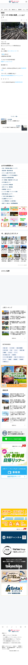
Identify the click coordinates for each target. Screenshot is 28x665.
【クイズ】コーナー (12, 51)
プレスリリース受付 (5, 648)
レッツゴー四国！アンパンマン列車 (9, 191)
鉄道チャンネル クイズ (6, 61)
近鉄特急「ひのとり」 (7, 189)
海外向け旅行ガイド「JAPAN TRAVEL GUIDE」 (12, 642)
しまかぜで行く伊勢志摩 (7, 184)
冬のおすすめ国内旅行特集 (8, 177)
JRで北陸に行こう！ (6, 182)
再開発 (5, 352)
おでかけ (5, 9)
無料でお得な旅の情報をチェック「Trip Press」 (12, 639)
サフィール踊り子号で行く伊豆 (8, 173)
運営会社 (3, 647)
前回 (3, 54)
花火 (9, 9)
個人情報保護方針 (10, 647)
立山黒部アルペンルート (7, 198)
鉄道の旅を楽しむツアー (7, 193)
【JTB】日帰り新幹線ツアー (8, 196)
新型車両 (19, 9)
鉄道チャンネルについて (6, 646)
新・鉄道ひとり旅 (7, 354)
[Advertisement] (14, 99)
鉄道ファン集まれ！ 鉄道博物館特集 (10, 203)
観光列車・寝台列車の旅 (7, 170)
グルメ (16, 350)
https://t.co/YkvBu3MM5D (7, 75)
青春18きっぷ (14, 9)
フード (16, 352)
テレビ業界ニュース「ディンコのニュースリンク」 (12, 637)
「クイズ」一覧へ (14, 116)
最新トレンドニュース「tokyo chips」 (10, 635)
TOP (2, 9)
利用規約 (19, 646)
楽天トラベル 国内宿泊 (7, 187)
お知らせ (14, 646)
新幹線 (10, 359)
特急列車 (21, 359)
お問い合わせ (19, 647)
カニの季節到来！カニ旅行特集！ (9, 201)
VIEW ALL (14, 338)
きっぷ (24, 9)
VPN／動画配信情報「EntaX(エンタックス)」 (11, 640)
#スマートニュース (18, 75)
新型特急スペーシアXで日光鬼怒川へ (10, 175)
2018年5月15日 (19, 82)
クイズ (3, 12)
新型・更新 (22, 350)
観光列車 (14, 354)
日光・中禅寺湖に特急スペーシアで (9, 168)
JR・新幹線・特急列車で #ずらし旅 (10, 179)
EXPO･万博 (6, 350)
